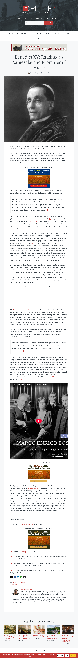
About (9, 33)
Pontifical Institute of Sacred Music (25, 310)
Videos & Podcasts (22, 33)
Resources (58, 33)
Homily (23, 552)
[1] (47, 210)
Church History (16, 582)
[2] (50, 219)
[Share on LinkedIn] (18, 577)
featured (14, 584)
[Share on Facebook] (15, 577)
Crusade (35, 33)
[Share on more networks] (24, 577)
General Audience (27, 524)
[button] (39, 38)
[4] (23, 351)
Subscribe (48, 23)
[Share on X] (11, 577)
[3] (33, 243)
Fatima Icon (48, 33)
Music (23, 582)
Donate (68, 33)
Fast (41, 33)
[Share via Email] (21, 577)
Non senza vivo (33, 488)
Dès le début (34, 221)
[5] (21, 379)
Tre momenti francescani (52, 377)
